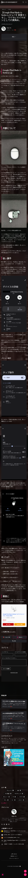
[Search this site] (23, 2)
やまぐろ (9, 28)
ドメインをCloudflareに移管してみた (12, 837)
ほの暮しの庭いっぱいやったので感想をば (13, 834)
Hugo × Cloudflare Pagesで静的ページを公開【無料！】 (14, 841)
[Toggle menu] (26, 2)
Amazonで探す (20, 624)
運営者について (14, 856)
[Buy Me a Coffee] (9, 824)
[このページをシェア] (25, 871)
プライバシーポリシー (14, 858)
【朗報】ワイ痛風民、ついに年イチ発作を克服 (14, 844)
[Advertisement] (14, 46)
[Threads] (4, 824)
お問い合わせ (14, 854)
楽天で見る (8, 624)
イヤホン (9, 9)
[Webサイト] (6, 824)
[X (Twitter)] (2, 824)
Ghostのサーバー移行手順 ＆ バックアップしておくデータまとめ (15, 831)
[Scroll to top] (25, 874)
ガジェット (4, 9)
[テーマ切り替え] (2, 874)
